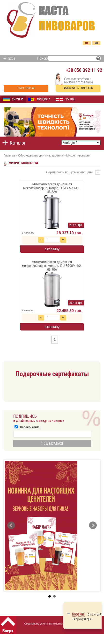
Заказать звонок (78, 88)
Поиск (42, 58)
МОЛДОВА (43, 99)
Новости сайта (29, 427)
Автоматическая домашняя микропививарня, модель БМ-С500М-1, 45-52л (52, 188)
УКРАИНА (17, 99)
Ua (87, 43)
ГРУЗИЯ (69, 99)
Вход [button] (11, 58)
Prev (11, 525)
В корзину (52, 249)
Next (93, 525)
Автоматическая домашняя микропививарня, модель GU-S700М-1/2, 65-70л (52, 265)
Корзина (78, 614)
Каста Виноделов (52, 623)
